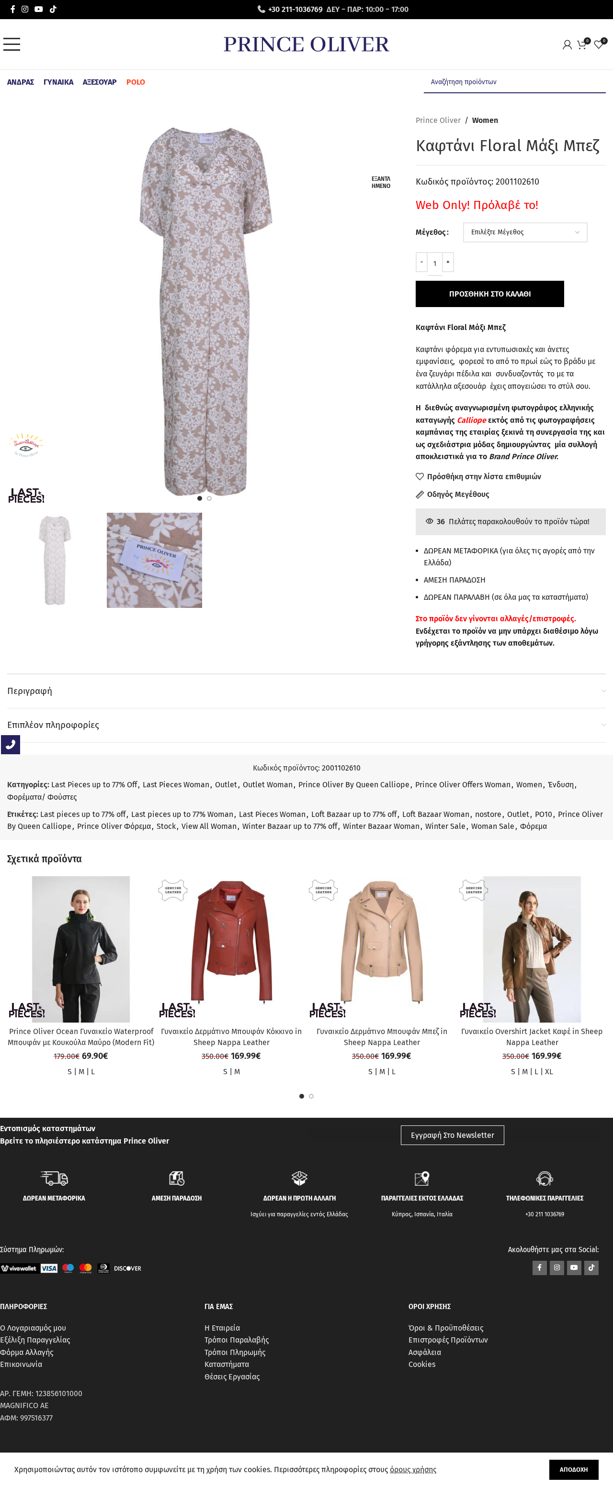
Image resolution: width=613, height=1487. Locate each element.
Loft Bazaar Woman (435, 814)
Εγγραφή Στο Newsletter (452, 1135)
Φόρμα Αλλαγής (26, 1352)
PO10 (543, 814)
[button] (301, 1096)
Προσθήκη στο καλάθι (490, 293)
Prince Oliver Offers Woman (463, 784)
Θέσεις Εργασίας (232, 1376)
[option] (199, 498)
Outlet (226, 784)
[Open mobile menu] (14, 44)
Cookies (422, 1364)
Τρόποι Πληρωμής (234, 1352)
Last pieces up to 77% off (82, 814)
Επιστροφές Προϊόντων (448, 1339)
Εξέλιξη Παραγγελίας (35, 1339)
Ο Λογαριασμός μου (33, 1328)
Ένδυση (561, 784)
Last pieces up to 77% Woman (182, 814)
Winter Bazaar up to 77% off (289, 826)
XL (549, 1071)
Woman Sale (492, 826)
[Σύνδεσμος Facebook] (12, 9)
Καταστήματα (226, 1364)
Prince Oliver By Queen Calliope (353, 784)
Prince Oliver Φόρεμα (114, 826)
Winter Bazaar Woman (381, 826)
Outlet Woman (268, 784)
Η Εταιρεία (222, 1328)
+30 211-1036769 (295, 9)
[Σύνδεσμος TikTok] (52, 9)
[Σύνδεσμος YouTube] (39, 9)
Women (485, 120)
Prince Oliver (438, 120)
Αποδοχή (574, 1469)
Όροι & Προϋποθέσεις (446, 1328)
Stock (166, 826)
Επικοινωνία (21, 1364)
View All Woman (209, 826)
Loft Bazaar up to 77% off (354, 814)
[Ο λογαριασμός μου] (570, 44)
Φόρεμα (533, 826)
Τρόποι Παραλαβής (236, 1339)
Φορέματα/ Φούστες (42, 797)
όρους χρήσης (413, 1469)
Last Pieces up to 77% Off (94, 784)
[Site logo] (306, 43)
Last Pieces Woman (176, 784)
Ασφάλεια (425, 1352)
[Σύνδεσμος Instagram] (24, 9)
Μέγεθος (431, 232)
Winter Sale (445, 826)
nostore (488, 814)
